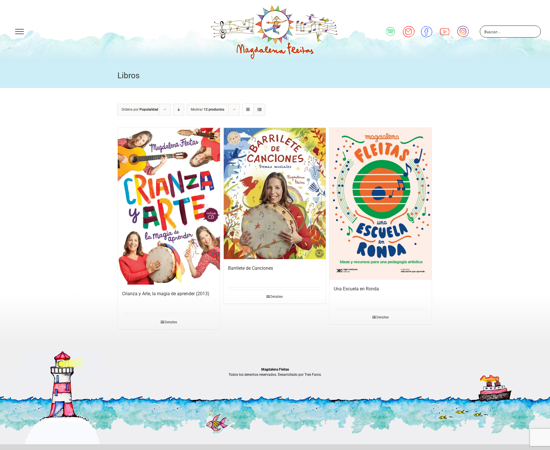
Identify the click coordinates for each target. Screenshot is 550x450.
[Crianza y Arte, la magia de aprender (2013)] (169, 206)
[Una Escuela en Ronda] (380, 204)
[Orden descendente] (178, 110)
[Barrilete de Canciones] (275, 193)
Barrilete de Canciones (250, 268)
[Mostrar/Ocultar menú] (19, 31)
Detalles (171, 322)
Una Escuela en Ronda (356, 288)
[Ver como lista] (259, 109)
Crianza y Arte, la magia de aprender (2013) (165, 293)
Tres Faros (313, 375)
